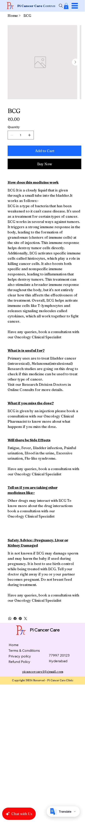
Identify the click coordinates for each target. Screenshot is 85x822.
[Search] (61, 5)
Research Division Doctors (44, 384)
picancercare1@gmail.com (42, 672)
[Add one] (29, 135)
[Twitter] (25, 618)
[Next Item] (75, 62)
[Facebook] (15, 618)
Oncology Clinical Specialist (37, 337)
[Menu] (74, 5)
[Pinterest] (20, 618)
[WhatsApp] (10, 618)
